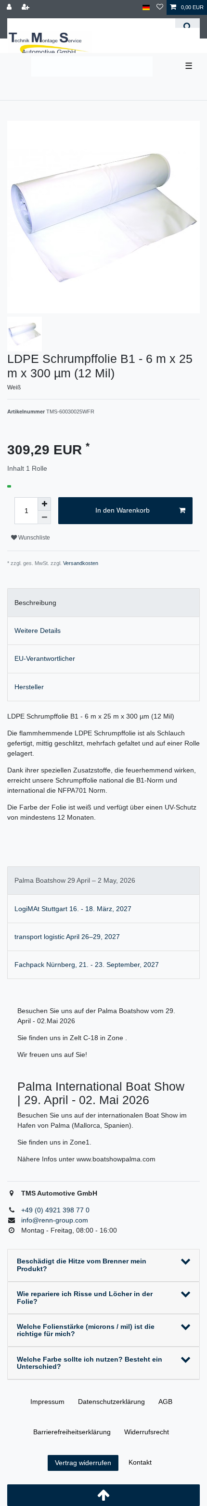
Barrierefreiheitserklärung (72, 1432)
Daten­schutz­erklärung (111, 1401)
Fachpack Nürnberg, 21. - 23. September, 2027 (86, 964)
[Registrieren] (26, 7)
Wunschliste (33, 537)
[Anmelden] (10, 7)
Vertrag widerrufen (83, 1463)
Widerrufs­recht (146, 1432)
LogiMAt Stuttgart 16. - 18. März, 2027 (72, 909)
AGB (165, 1401)
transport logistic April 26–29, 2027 (67, 936)
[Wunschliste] (160, 7)
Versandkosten (80, 563)
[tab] (103, 880)
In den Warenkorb (122, 510)
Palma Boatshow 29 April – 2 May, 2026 (74, 880)
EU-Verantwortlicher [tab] (44, 658)
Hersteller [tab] (29, 687)
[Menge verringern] (44, 517)
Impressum (47, 1401)
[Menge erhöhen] (44, 504)
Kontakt (140, 1462)
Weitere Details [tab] (37, 630)
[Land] (146, 7)
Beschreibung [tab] (35, 602)
